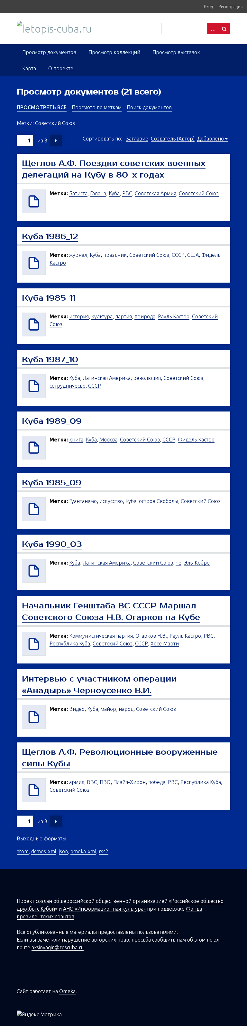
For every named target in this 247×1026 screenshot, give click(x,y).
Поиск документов (149, 107)
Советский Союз (199, 193)
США (193, 255)
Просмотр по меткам (97, 107)
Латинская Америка (107, 378)
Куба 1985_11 (48, 298)
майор (108, 709)
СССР (178, 255)
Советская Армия (155, 193)
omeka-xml (83, 851)
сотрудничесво (68, 386)
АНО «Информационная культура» (104, 909)
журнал (78, 255)
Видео (77, 709)
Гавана (98, 193)
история (79, 316)
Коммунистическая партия (101, 636)
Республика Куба (70, 643)
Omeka (67, 991)
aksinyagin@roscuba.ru (58, 947)
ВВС (92, 782)
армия (76, 782)
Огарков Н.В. (151, 636)
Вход (208, 6)
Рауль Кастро (173, 316)
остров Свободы (158, 501)
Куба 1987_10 (50, 359)
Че (178, 563)
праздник (115, 255)
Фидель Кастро (196, 439)
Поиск (224, 28)
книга (76, 439)
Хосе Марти (165, 643)
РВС (127, 193)
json (63, 851)
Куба (114, 193)
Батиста (78, 193)
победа (156, 782)
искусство (111, 501)
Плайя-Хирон (129, 782)
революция (147, 378)
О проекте (60, 68)
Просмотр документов (49, 52)
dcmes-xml (43, 851)
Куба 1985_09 (51, 483)
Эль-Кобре (197, 563)
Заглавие (137, 138)
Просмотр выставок (176, 52)
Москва (108, 439)
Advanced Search (213, 28)
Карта (29, 68)
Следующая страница (56, 140)
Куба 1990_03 (52, 544)
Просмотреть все (42, 107)
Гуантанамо (83, 501)
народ (126, 709)
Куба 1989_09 (52, 421)
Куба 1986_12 (50, 236)
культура (102, 316)
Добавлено (210, 138)
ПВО (105, 782)
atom (23, 851)
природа (144, 316)
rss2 (103, 851)
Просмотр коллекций (114, 52)
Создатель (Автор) (173, 138)
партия (123, 316)
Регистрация (230, 6)
